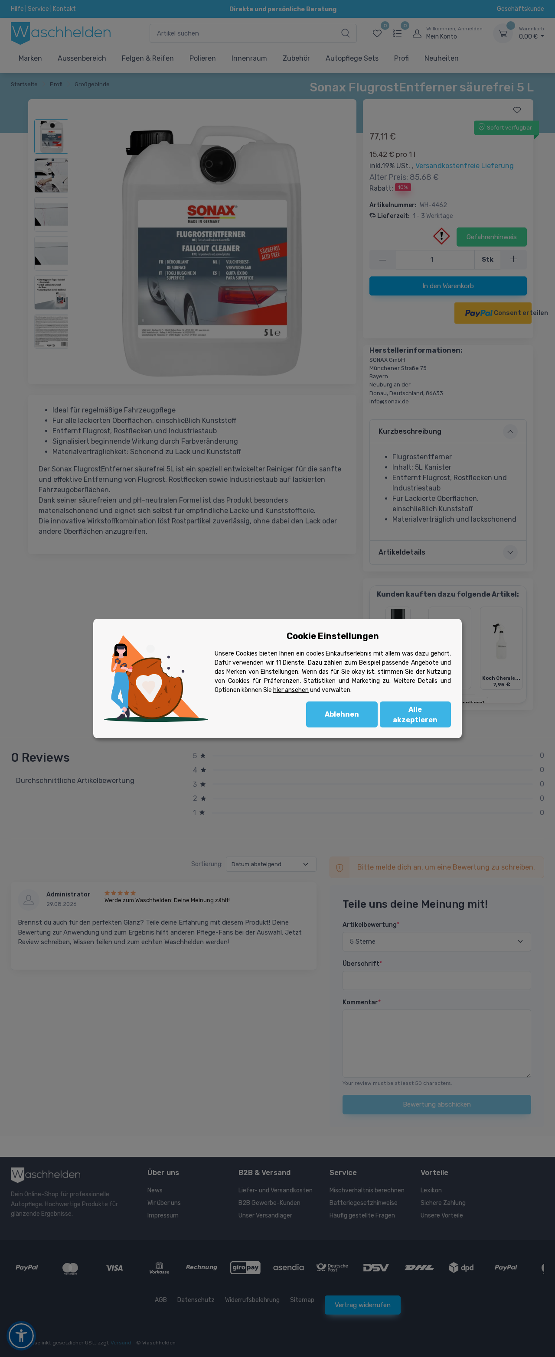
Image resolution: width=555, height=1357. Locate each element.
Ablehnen (342, 714)
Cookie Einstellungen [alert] (333, 636)
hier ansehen (291, 690)
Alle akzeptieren (415, 714)
